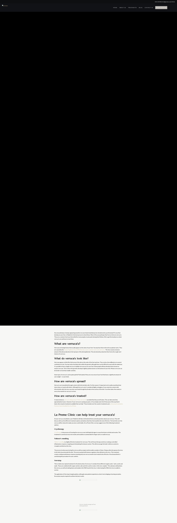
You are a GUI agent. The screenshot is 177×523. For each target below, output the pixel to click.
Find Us (173, 1)
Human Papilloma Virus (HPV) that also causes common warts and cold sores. (84, 350)
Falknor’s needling (59, 442)
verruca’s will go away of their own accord (75, 399)
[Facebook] (170, 8)
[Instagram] (173, 8)
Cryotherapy (57, 432)
